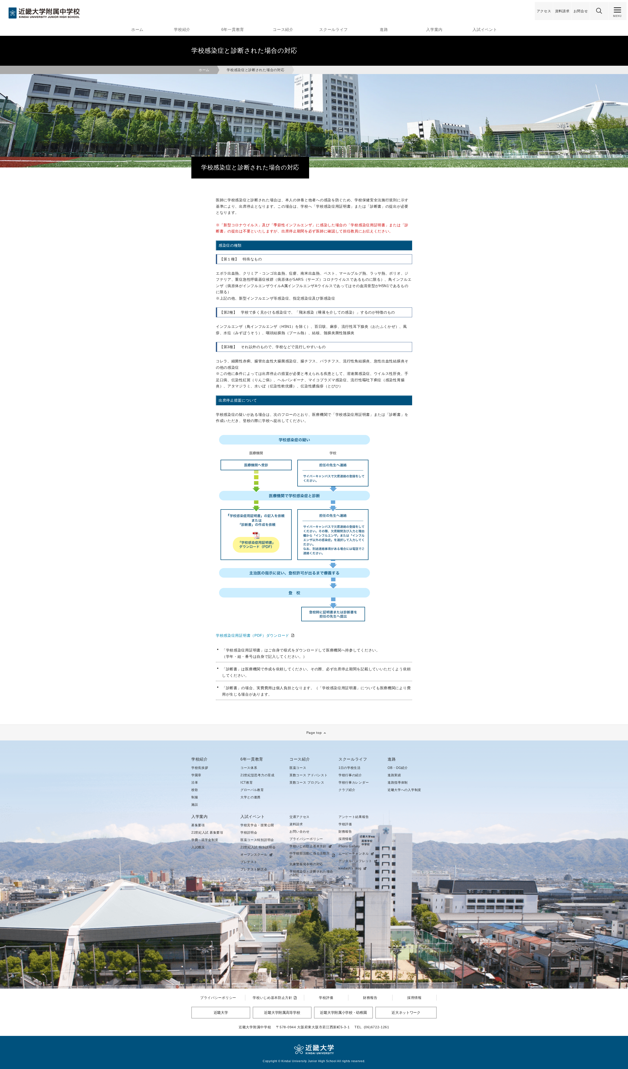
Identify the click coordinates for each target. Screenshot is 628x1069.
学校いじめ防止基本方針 (308, 846)
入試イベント (484, 29)
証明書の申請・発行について (311, 882)
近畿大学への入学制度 (404, 790)
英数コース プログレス (306, 782)
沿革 (194, 782)
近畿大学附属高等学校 (282, 1012)
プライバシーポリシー (306, 839)
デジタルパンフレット (355, 861)
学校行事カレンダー (354, 782)
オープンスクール (253, 854)
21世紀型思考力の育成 (257, 775)
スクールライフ (333, 29)
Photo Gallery (349, 846)
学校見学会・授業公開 (257, 825)
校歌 (194, 790)
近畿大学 (221, 1012)
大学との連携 (250, 797)
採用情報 (345, 839)
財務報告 (345, 831)
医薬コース (297, 768)
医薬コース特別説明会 (257, 840)
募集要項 (198, 825)
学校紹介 (182, 29)
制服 (194, 797)
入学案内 (434, 29)
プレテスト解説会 (253, 869)
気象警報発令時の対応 (306, 864)
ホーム (137, 29)
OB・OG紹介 (398, 768)
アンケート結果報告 (354, 817)
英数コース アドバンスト (308, 775)
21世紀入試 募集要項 (207, 832)
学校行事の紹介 (350, 775)
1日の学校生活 (350, 768)
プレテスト (248, 862)
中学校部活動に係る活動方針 (309, 855)
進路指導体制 (398, 782)
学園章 (196, 775)
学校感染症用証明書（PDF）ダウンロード (252, 635)
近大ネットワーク (406, 1012)
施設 (194, 804)
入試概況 (198, 847)
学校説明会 (248, 832)
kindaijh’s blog (350, 868)
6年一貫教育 (232, 29)
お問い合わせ (299, 831)
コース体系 (248, 768)
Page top (314, 733)
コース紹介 (283, 29)
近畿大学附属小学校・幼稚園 (343, 1012)
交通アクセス (299, 817)
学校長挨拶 (199, 768)
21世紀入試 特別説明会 (257, 847)
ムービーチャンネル (354, 853)
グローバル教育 (252, 790)
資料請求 (296, 824)
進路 (384, 29)
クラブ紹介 (347, 790)
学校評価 (345, 824)
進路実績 (394, 775)
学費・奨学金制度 (204, 840)
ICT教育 (246, 782)
